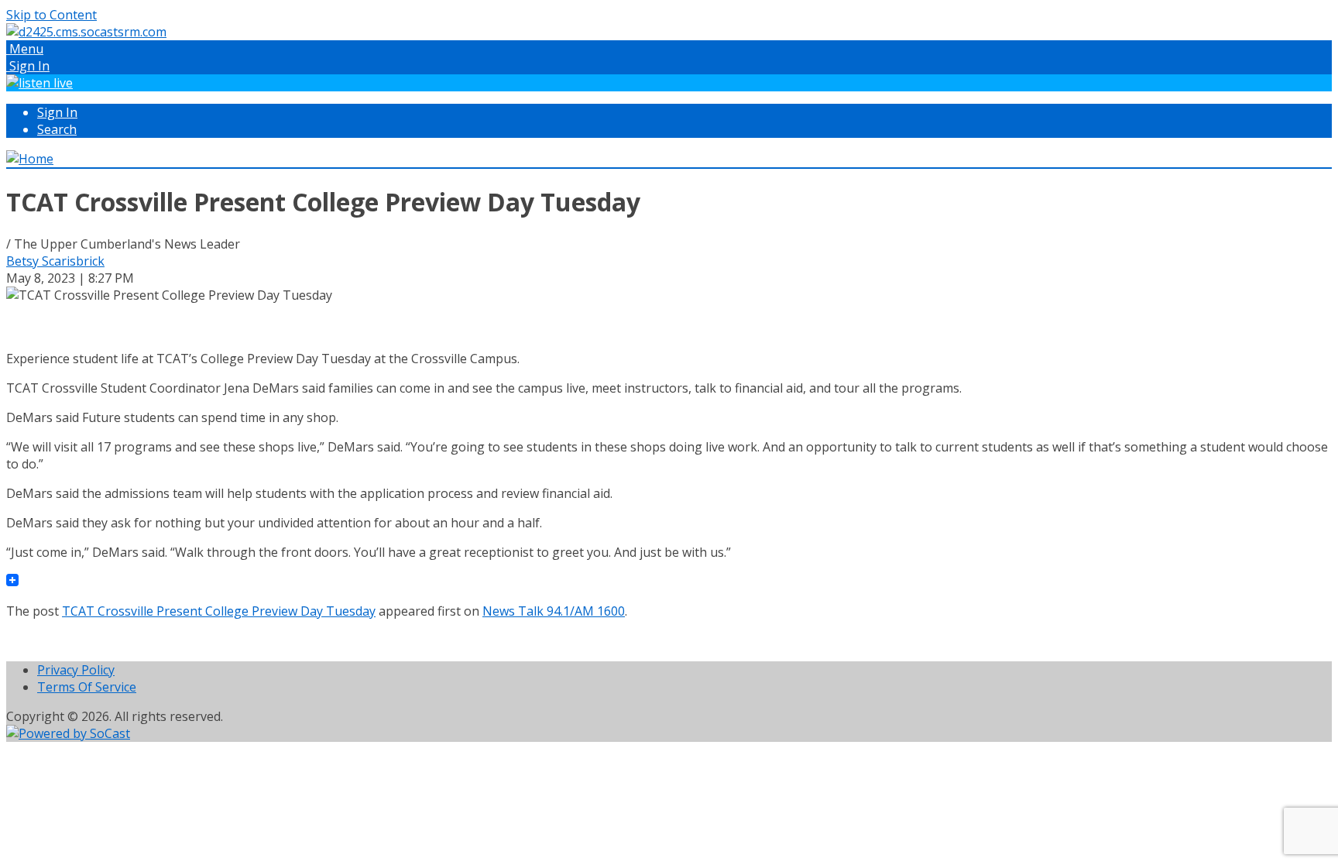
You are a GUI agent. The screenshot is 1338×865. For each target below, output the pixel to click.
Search (57, 129)
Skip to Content (51, 14)
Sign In (57, 112)
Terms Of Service (86, 686)
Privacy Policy (76, 669)
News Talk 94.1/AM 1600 (553, 611)
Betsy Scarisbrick (55, 260)
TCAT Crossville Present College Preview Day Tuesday (219, 611)
